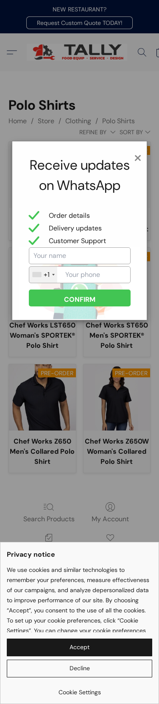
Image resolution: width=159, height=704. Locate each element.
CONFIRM (79, 299)
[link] (79, 689)
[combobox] (43, 275)
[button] (79, 647)
